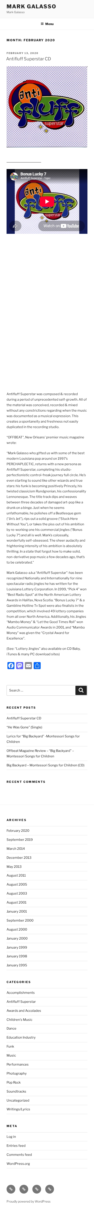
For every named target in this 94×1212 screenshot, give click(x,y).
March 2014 (16, 849)
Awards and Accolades (24, 1011)
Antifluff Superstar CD (28, 58)
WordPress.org (18, 1164)
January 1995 (17, 965)
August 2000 (17, 929)
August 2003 (17, 893)
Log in (11, 1137)
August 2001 (16, 902)
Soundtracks (16, 1091)
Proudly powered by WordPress (28, 1201)
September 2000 (20, 920)
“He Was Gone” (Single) (24, 727)
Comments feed (19, 1155)
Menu (49, 24)
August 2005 (17, 884)
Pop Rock (14, 1082)
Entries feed (16, 1146)
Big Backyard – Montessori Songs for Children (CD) (45, 765)
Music (11, 1055)
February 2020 (18, 831)
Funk (10, 1046)
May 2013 (14, 867)
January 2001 (17, 911)
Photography (17, 1073)
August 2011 (16, 875)
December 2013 (19, 858)
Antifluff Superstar (21, 1002)
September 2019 (20, 840)
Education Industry (21, 1037)
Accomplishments (21, 993)
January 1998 (17, 956)
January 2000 (17, 938)
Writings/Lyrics (18, 1109)
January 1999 (17, 947)
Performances (18, 1064)
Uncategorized (18, 1100)
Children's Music (19, 1020)
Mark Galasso (31, 6)
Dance (11, 1028)
